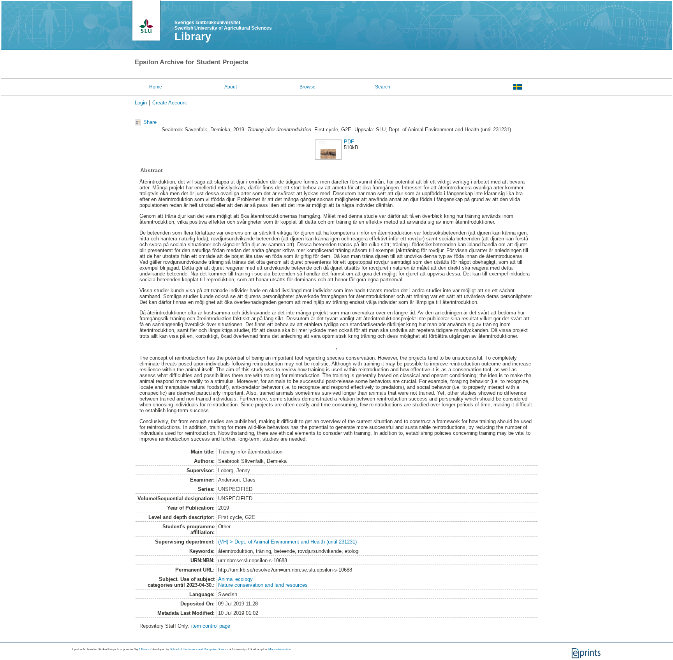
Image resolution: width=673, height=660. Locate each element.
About (230, 87)
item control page (210, 626)
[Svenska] (517, 86)
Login (141, 103)
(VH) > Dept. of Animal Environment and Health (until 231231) (287, 542)
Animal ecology (235, 579)
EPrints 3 (145, 649)
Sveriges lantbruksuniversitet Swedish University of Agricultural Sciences (223, 25)
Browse (307, 87)
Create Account (169, 103)
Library (192, 36)
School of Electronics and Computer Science (199, 649)
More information (279, 649)
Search (382, 87)
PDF (349, 142)
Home (155, 87)
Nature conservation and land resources (263, 585)
